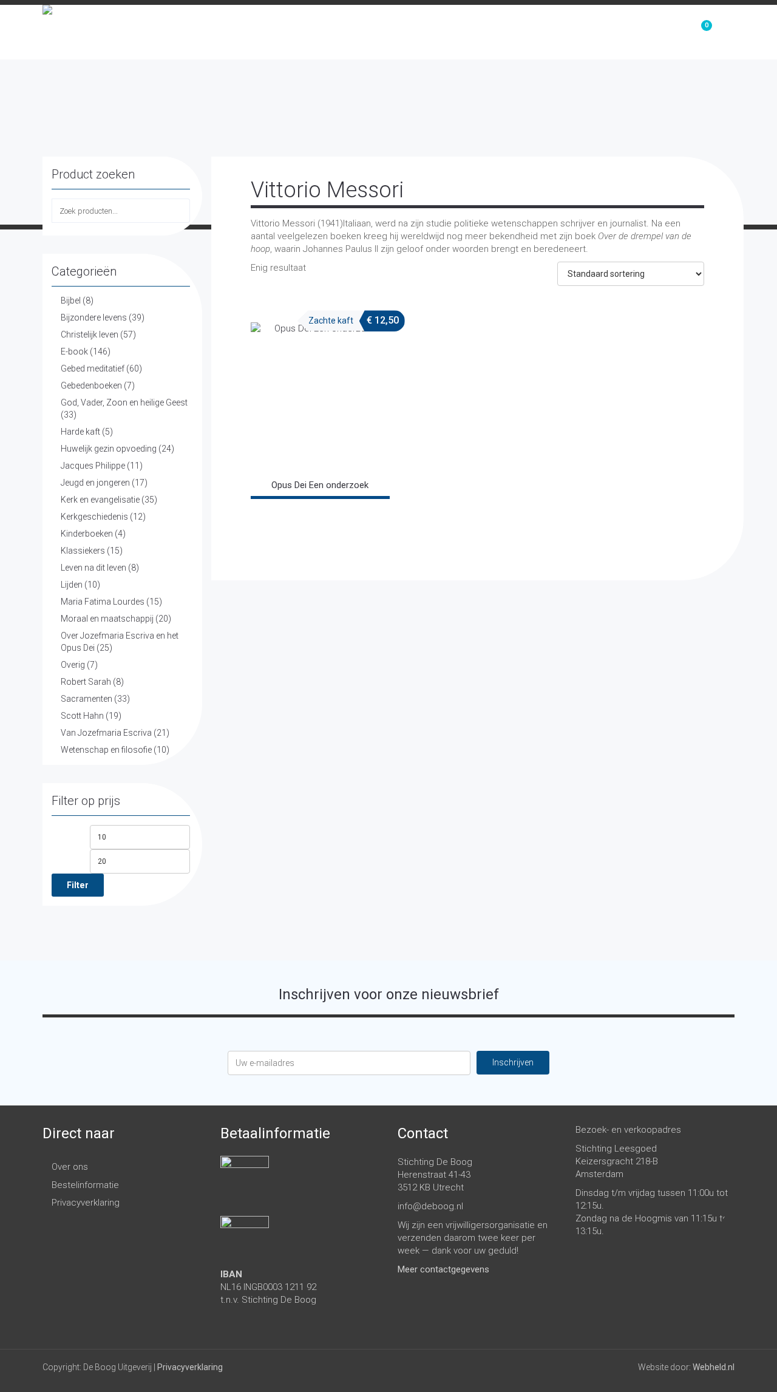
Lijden (72, 584)
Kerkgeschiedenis (94, 516)
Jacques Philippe (93, 465)
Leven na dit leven (93, 567)
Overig (73, 665)
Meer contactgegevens (443, 1269)
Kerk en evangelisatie (100, 499)
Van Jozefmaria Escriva (106, 733)
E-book (74, 351)
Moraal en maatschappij (107, 618)
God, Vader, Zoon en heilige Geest (124, 402)
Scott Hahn (82, 716)
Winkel (564, 32)
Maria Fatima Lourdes (102, 601)
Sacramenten (86, 699)
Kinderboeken (87, 533)
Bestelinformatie (85, 1185)
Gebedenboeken (91, 385)
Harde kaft (80, 431)
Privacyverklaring (86, 1202)
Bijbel (71, 300)
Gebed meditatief (92, 368)
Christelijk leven (89, 334)
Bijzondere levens (94, 317)
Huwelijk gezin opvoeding (109, 448)
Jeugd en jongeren (95, 482)
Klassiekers (83, 550)
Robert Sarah (86, 682)
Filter (78, 885)
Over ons (634, 32)
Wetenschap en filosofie (106, 750)
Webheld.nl (714, 1367)
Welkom (499, 32)
